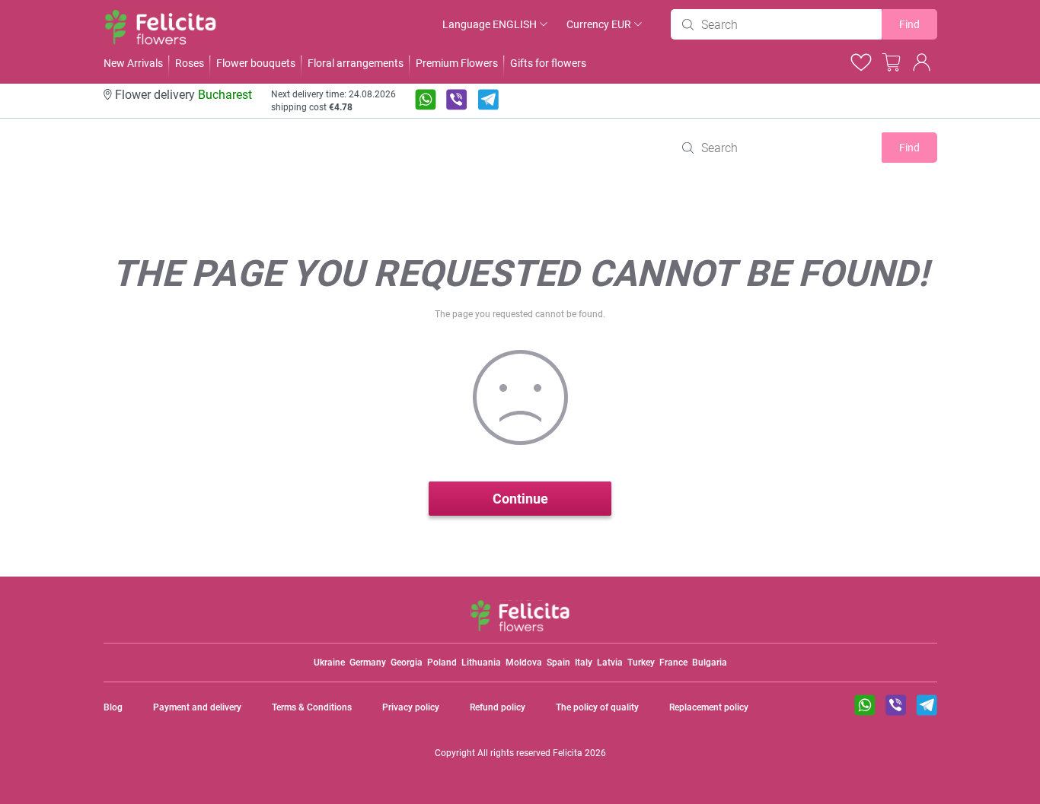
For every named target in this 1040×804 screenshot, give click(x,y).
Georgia (407, 662)
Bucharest (225, 94)
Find (909, 24)
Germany (367, 662)
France (673, 662)
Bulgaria (709, 662)
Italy (583, 662)
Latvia (610, 662)
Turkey (641, 662)
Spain (558, 662)
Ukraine (329, 662)
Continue (520, 499)
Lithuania (481, 662)
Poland (442, 662)
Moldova (524, 662)
